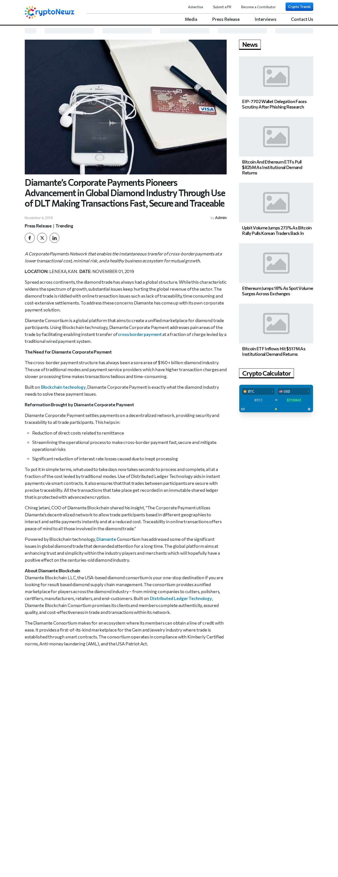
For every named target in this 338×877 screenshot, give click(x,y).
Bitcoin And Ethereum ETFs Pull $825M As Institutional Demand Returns (272, 167)
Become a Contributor (258, 7)
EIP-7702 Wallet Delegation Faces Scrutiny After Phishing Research (274, 104)
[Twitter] (42, 238)
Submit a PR (222, 7)
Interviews (265, 19)
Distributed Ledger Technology (181, 598)
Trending (64, 225)
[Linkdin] (54, 238)
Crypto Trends (299, 6)
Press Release (226, 19)
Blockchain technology (63, 387)
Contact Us (302, 19)
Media (191, 19)
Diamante (106, 539)
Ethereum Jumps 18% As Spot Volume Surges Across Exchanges (277, 290)
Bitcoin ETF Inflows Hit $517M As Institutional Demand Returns (273, 351)
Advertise (195, 7)
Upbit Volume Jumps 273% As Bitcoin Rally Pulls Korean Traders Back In (277, 230)
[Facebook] (30, 238)
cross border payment (140, 334)
